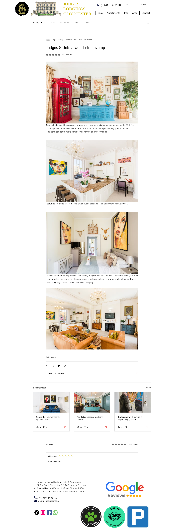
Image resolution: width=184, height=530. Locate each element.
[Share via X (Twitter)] (53, 366)
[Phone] (98, 5)
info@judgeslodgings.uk (48, 501)
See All (148, 387)
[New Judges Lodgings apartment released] (92, 402)
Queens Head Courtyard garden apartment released (48, 418)
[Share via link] (65, 366)
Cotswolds (87, 23)
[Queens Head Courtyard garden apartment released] (51, 402)
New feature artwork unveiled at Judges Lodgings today (130, 418)
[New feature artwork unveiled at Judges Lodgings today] (133, 402)
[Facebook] (49, 512)
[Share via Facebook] (47, 366)
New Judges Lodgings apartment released (90, 418)
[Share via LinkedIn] (59, 366)
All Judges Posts (39, 23)
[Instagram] (43, 512)
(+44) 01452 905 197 (45, 498)
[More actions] (136, 39)
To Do (52, 23)
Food (76, 23)
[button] (147, 23)
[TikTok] (36, 512)
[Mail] (35, 501)
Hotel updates (64, 23)
